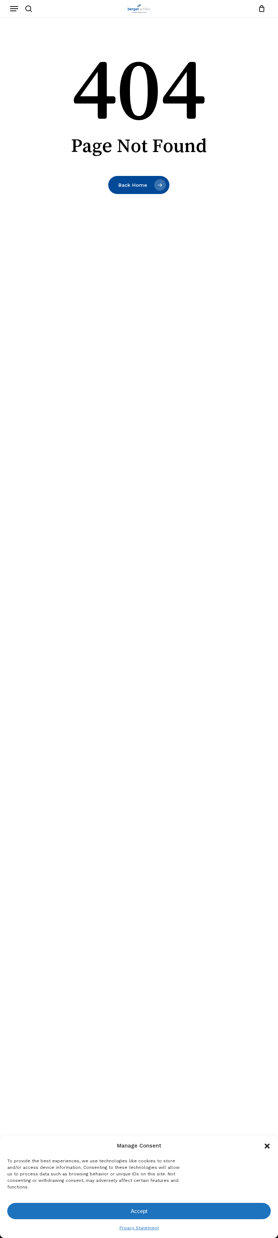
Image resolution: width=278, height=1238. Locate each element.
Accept (139, 1211)
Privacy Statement (139, 1227)
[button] (267, 1146)
